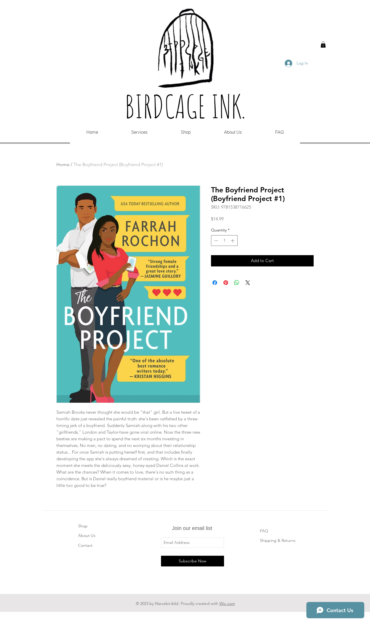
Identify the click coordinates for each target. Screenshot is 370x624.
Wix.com (227, 603)
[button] (323, 44)
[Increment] (233, 240)
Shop (83, 526)
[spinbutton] (224, 240)
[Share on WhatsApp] (236, 282)
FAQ (264, 530)
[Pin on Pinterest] (225, 282)
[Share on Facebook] (214, 282)
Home (62, 164)
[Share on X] (247, 282)
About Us (86, 535)
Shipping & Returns (277, 540)
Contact (85, 545)
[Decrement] (215, 240)
